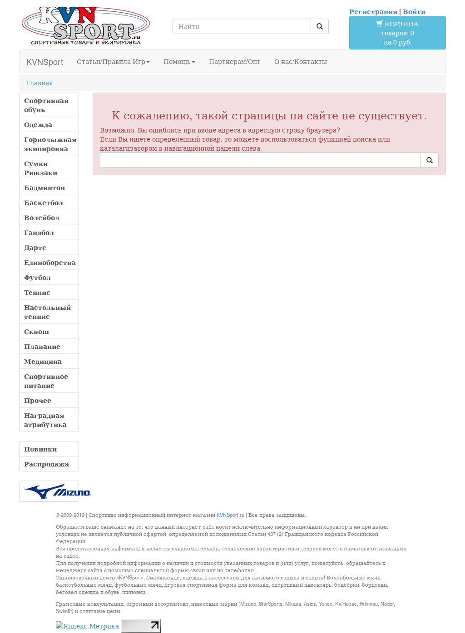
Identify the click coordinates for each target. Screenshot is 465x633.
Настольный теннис (47, 312)
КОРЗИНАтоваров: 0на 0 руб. (400, 32)
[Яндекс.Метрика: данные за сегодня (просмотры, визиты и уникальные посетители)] (87, 625)
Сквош (36, 331)
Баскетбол (43, 202)
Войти (414, 11)
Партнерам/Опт (235, 61)
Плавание (42, 346)
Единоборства (50, 262)
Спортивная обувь (46, 105)
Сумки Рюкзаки (40, 168)
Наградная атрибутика (45, 420)
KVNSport (44, 61)
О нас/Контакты (300, 61)
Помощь (177, 61)
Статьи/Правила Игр (111, 61)
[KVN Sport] (85, 25)
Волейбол (41, 217)
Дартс (35, 247)
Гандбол (39, 232)
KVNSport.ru (230, 514)
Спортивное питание (46, 381)
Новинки (40, 448)
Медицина (43, 361)
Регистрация (373, 11)
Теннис (37, 292)
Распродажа (46, 463)
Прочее (37, 400)
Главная (39, 82)
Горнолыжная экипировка (50, 144)
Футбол (37, 277)
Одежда (38, 124)
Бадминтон (44, 187)
